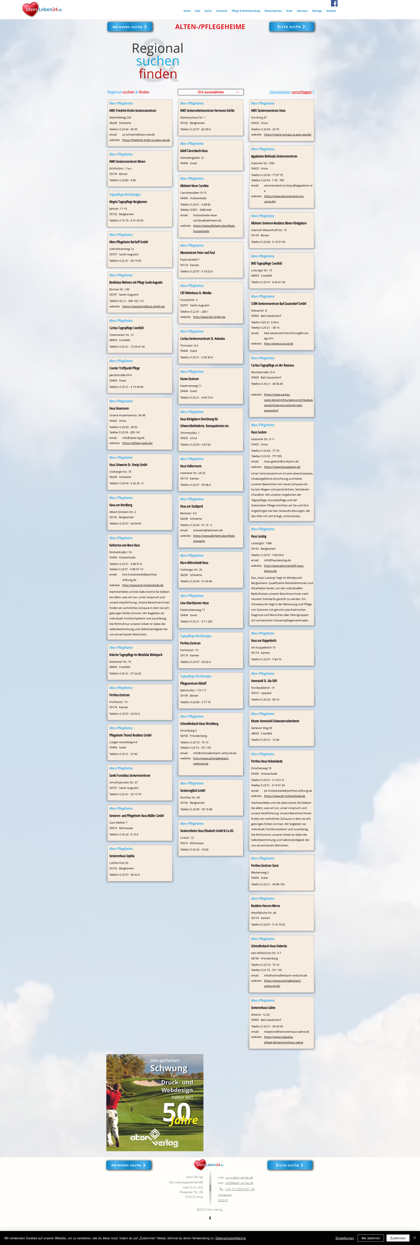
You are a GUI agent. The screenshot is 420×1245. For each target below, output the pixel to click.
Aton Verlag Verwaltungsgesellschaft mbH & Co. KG (186, 1182)
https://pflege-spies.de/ (137, 443)
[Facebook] (334, 3)
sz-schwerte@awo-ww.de (138, 134)
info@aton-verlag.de (239, 1183)
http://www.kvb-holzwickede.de (142, 585)
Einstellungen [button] (345, 1238)
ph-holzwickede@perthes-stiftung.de (288, 791)
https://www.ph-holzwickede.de (284, 796)
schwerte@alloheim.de (208, 530)
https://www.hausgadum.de (282, 467)
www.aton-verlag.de (239, 1177)
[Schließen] (414, 1238)
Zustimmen (398, 1238)
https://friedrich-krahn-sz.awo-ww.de (146, 140)
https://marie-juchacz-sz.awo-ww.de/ (288, 134)
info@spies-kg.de (133, 438)
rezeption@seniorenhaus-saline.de (286, 1032)
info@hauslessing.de (277, 560)
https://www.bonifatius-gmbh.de (143, 306)
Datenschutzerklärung (230, 1238)
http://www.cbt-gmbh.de (209, 317)
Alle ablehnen (370, 1238)
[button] (208, 11)
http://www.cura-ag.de (278, 343)
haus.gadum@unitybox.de (281, 461)
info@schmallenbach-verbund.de (214, 753)
